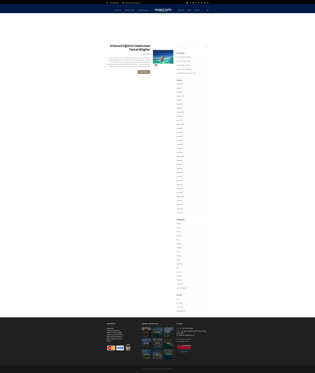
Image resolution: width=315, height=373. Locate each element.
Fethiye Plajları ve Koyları (183, 65)
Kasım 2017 (180, 104)
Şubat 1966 (180, 209)
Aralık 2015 (179, 116)
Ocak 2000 (180, 152)
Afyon (146, 332)
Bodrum (179, 244)
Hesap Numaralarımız (113, 330)
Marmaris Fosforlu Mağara (184, 69)
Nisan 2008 (180, 120)
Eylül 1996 (179, 164)
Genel (148, 54)
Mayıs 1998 (180, 160)
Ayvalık (178, 236)
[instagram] (207, 3)
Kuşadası (179, 276)
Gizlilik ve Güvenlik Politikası (115, 334)
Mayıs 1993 (180, 184)
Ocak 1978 (180, 201)
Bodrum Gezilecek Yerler (184, 61)
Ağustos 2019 (180, 96)
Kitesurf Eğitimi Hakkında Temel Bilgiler (130, 48)
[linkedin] (193, 3)
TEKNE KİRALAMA (143, 10)
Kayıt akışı (179, 303)
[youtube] (204, 3)
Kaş (178, 268)
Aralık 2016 (179, 108)
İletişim (109, 341)
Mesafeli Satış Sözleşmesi (114, 337)
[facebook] (190, 3)
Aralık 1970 (179, 205)
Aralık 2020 (180, 88)
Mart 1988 (179, 192)
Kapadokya (180, 264)
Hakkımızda (110, 328)
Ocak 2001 (179, 148)
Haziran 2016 (180, 112)
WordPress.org (181, 311)
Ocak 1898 (180, 213)
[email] (187, 3)
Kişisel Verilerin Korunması (114, 339)
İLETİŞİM (197, 10)
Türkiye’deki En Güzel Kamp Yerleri (186, 73)
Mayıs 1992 (180, 188)
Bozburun (179, 248)
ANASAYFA (118, 10)
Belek (168, 343)
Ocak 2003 (180, 140)
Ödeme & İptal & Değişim (114, 332)
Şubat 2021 (180, 84)
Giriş (178, 299)
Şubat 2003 (180, 136)
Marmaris (179, 280)
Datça (178, 252)
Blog (144, 54)
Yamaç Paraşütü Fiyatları (184, 57)
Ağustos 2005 (180, 124)
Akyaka (179, 224)
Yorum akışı (180, 307)
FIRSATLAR (181, 10)
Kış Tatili (179, 272)
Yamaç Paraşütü (181, 288)
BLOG (189, 10)
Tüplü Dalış (180, 284)
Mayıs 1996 (180, 168)
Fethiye (179, 256)
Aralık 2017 (179, 100)
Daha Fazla (144, 72)
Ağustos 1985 (180, 196)
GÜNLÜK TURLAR (130, 10)
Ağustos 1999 (180, 156)
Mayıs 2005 (180, 128)
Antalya (179, 232)
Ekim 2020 (179, 92)
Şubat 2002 (180, 144)
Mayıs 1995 (180, 172)
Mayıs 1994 (180, 180)
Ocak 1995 (179, 176)
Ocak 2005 (180, 132)
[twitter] (201, 3)
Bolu (157, 354)
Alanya (178, 228)
